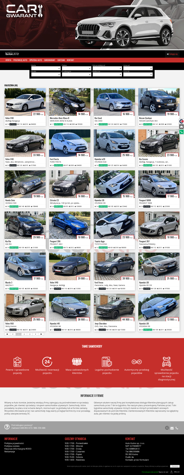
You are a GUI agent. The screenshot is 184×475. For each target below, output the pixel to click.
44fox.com (177, 472)
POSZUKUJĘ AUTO (20, 60)
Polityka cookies (12, 446)
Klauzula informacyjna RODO (17, 448)
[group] (92, 25)
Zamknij (175, 466)
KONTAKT (70, 60)
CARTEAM (61, 60)
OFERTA (8, 60)
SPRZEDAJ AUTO (35, 60)
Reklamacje (9, 451)
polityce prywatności (162, 466)
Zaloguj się (173, 53)
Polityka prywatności (14, 443)
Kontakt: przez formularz (137, 459)
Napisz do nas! (155, 472)
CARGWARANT (49, 60)
